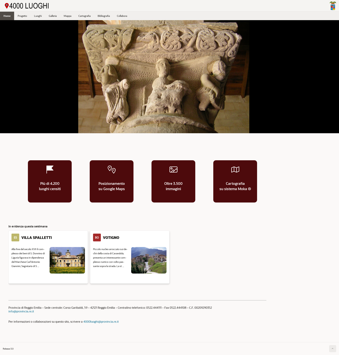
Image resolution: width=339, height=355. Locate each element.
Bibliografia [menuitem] (104, 15)
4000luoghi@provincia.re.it (101, 321)
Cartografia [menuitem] (84, 15)
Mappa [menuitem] (67, 15)
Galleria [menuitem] (53, 15)
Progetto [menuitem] (22, 15)
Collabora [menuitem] (122, 15)
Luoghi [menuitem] (38, 15)
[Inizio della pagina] (332, 348)
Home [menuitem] (7, 15)
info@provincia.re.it (21, 311)
